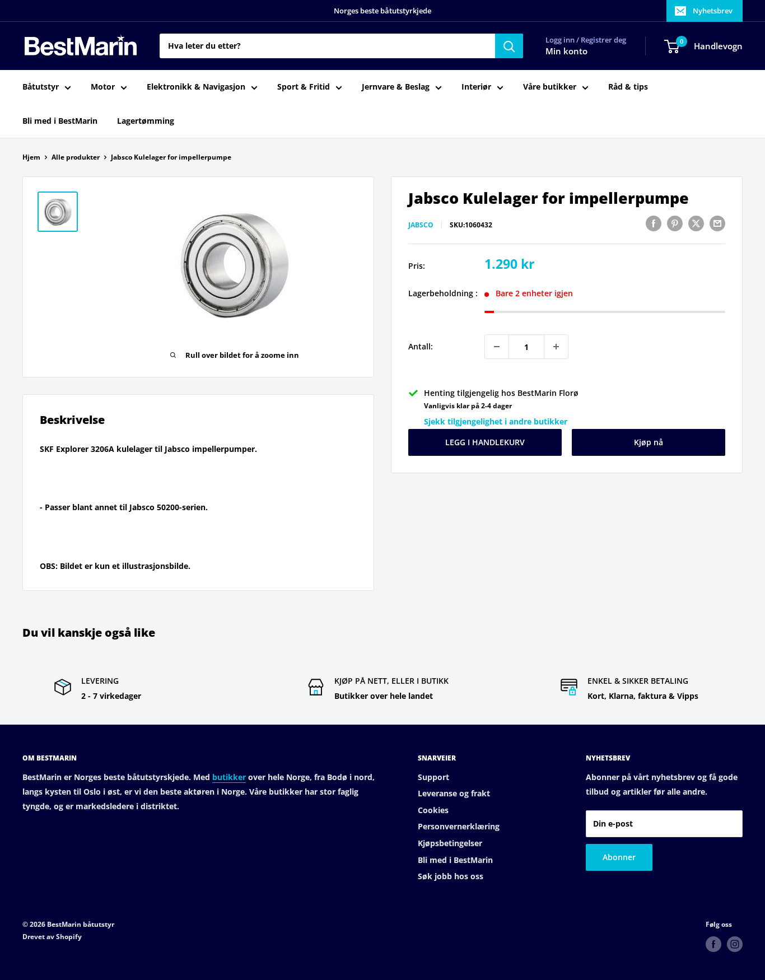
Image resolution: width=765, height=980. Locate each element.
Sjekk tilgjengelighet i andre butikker (495, 421)
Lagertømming (145, 120)
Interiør (476, 87)
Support (433, 777)
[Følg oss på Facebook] (713, 944)
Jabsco (420, 225)
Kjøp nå (648, 442)
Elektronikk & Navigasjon (196, 87)
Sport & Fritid (303, 87)
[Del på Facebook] (653, 223)
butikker (229, 777)
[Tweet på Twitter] (696, 223)
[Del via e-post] (717, 223)
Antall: (420, 346)
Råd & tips (628, 87)
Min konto (566, 51)
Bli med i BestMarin (59, 120)
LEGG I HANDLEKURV (485, 442)
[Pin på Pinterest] (675, 223)
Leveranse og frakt (454, 793)
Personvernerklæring (459, 826)
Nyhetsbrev (713, 11)
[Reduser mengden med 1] (497, 346)
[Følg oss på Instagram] (735, 944)
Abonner (619, 857)
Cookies (433, 810)
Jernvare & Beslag (396, 87)
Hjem (31, 157)
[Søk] (509, 46)
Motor (103, 87)
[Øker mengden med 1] (556, 346)
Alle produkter (76, 157)
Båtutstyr (40, 87)
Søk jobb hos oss (450, 876)
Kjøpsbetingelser (450, 843)
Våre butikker (549, 87)
